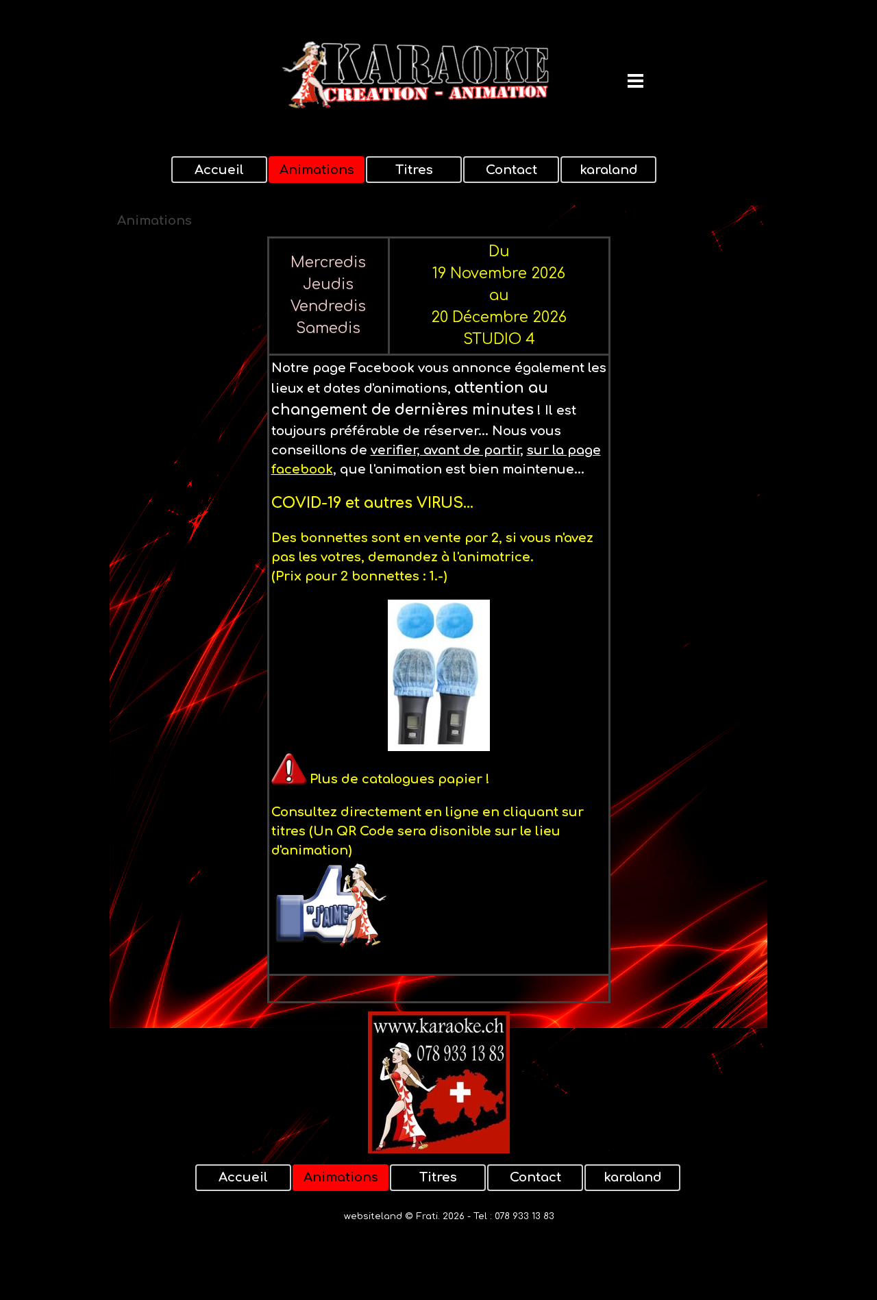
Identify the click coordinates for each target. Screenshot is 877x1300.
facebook (302, 469)
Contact (511, 170)
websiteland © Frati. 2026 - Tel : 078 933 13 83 (449, 1216)
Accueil (219, 170)
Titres (414, 170)
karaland (609, 170)
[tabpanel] (438, 619)
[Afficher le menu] (635, 81)
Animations (317, 170)
